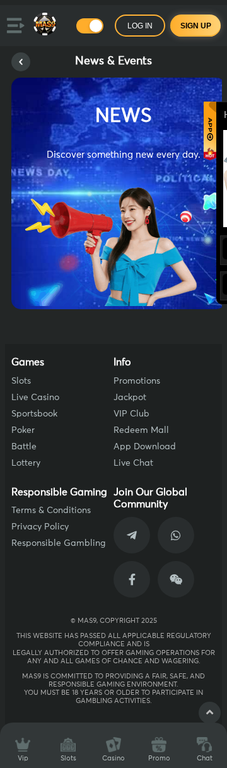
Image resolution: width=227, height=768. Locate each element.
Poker (23, 430)
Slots (21, 381)
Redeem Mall (141, 430)
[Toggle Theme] (89, 25)
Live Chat (133, 463)
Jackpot (130, 397)
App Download (145, 446)
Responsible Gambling (58, 543)
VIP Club (131, 414)
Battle (24, 446)
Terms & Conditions (51, 510)
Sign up (195, 25)
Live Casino (35, 397)
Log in (140, 25)
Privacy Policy (40, 527)
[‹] (20, 61)
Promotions (137, 381)
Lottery (25, 463)
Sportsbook (34, 414)
